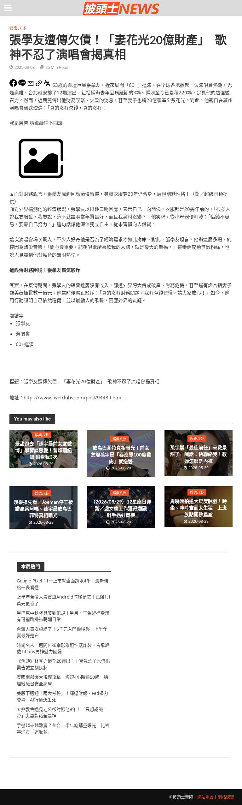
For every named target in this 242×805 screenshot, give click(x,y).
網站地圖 (205, 797)
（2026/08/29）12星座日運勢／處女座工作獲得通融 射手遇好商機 (121, 508)
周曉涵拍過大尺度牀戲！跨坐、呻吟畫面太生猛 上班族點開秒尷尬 (198, 507)
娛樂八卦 (17, 28)
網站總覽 (226, 797)
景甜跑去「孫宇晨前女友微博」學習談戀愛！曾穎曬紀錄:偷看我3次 (43, 450)
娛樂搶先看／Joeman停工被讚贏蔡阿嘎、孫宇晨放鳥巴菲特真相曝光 (43, 508)
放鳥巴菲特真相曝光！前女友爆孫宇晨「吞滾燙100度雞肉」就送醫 (121, 454)
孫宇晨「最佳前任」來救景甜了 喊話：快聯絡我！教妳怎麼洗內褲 (198, 454)
